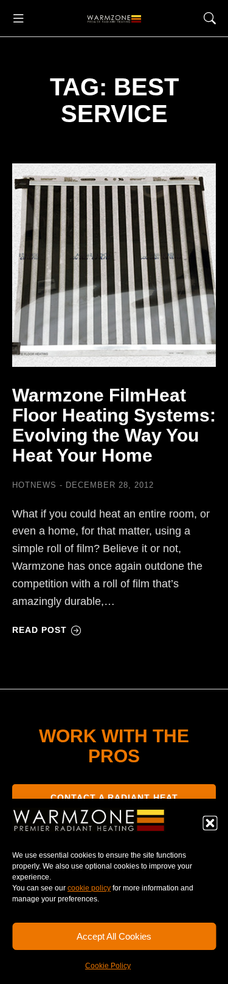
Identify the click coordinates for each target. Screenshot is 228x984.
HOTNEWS (34, 485)
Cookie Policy (108, 966)
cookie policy (89, 888)
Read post (39, 630)
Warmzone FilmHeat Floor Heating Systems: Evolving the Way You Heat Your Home (114, 425)
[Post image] (114, 265)
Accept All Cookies (114, 936)
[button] (210, 823)
